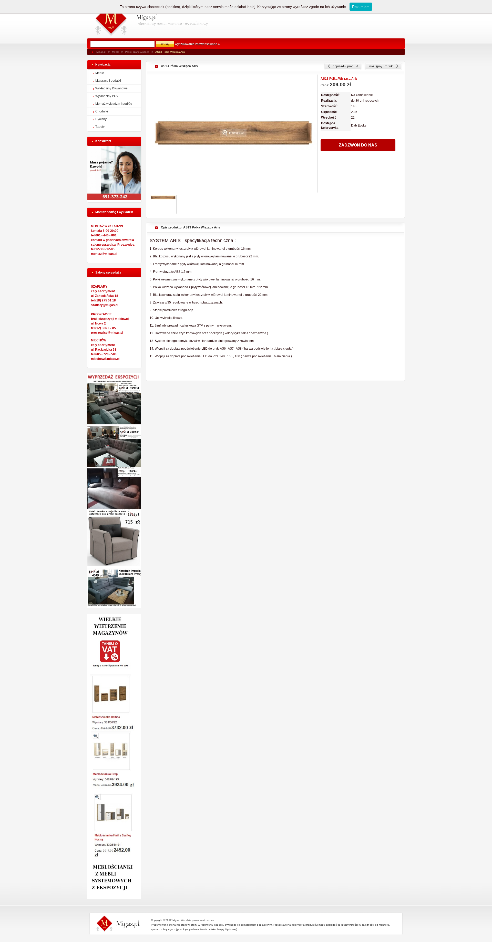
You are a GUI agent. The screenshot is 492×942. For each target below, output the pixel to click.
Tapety (100, 127)
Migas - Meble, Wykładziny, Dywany (111, 19)
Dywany (101, 119)
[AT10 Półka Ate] (383, 66)
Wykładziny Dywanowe (111, 88)
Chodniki (101, 111)
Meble (115, 51)
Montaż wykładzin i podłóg (113, 104)
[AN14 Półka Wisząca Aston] (343, 66)
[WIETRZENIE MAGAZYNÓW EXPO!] (114, 898)
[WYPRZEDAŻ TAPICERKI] (114, 607)
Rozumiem (361, 7)
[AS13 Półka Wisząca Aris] (233, 133)
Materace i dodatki (108, 80)
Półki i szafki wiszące (137, 51)
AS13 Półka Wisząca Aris (170, 51)
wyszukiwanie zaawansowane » (197, 44)
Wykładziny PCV (106, 96)
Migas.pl (101, 51)
